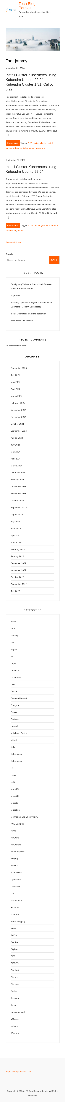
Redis (13, 928)
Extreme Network (19, 698)
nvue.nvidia (16, 872)
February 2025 (18, 403)
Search (9, 254)
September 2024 (19, 431)
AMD (13, 642)
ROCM (14, 935)
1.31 (30, 143)
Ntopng (14, 858)
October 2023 (17, 500)
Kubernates (12, 225)
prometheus (16, 900)
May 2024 (15, 452)
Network (15, 838)
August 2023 (17, 514)
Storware (15, 984)
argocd (14, 649)
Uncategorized (18, 1012)
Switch (14, 991)
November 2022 (18, 570)
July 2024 (15, 445)
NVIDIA (14, 865)
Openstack (16, 879)
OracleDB (15, 886)
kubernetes (28, 148)
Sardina (14, 942)
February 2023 (18, 549)
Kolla (13, 747)
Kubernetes (12, 143)
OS (12, 893)
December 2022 (18, 563)
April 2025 (15, 389)
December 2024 (18, 410)
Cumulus (15, 670)
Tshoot (14, 1005)
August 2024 (17, 438)
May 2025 (15, 382)
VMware (15, 1019)
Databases (16, 677)
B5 (12, 656)
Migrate (14, 803)
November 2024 (18, 417)
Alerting (14, 635)
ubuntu (21, 230)
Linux (13, 775)
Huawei (14, 726)
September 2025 (19, 368)
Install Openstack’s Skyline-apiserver (28, 313)
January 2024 (17, 479)
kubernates (11, 230)
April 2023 (15, 535)
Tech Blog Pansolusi (27, 5)
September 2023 (19, 507)
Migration (15, 810)
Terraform (15, 998)
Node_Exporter (18, 851)
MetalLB (15, 796)
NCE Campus (17, 824)
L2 (12, 768)
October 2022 (17, 577)
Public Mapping (18, 921)
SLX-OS (14, 963)
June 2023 (16, 528)
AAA (13, 628)
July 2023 (15, 521)
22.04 (31, 225)
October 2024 (17, 424)
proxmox (15, 914)
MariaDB (15, 789)
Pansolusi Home (13, 242)
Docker (14, 691)
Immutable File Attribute (22, 320)
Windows (15, 1033)
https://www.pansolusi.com (18, 1071)
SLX (13, 956)
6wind (13, 621)
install (50, 143)
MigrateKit (15, 295)
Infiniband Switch (19, 733)
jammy (9, 148)
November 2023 (18, 493)
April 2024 (15, 458)
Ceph (13, 663)
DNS (13, 684)
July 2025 (15, 375)
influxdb (14, 740)
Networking (16, 844)
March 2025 (16, 396)
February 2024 (18, 472)
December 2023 (18, 486)
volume (14, 1026)
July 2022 (15, 591)
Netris (13, 831)
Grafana (15, 719)
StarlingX (15, 970)
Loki (13, 782)
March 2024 (16, 465)
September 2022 (19, 584)
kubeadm (17, 148)
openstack (40, 148)
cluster (43, 143)
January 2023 (17, 556)
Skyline (14, 949)
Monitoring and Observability (24, 817)
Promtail (15, 907)
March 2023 (16, 542)
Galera (14, 712)
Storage (14, 977)
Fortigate (15, 705)
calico (36, 143)
